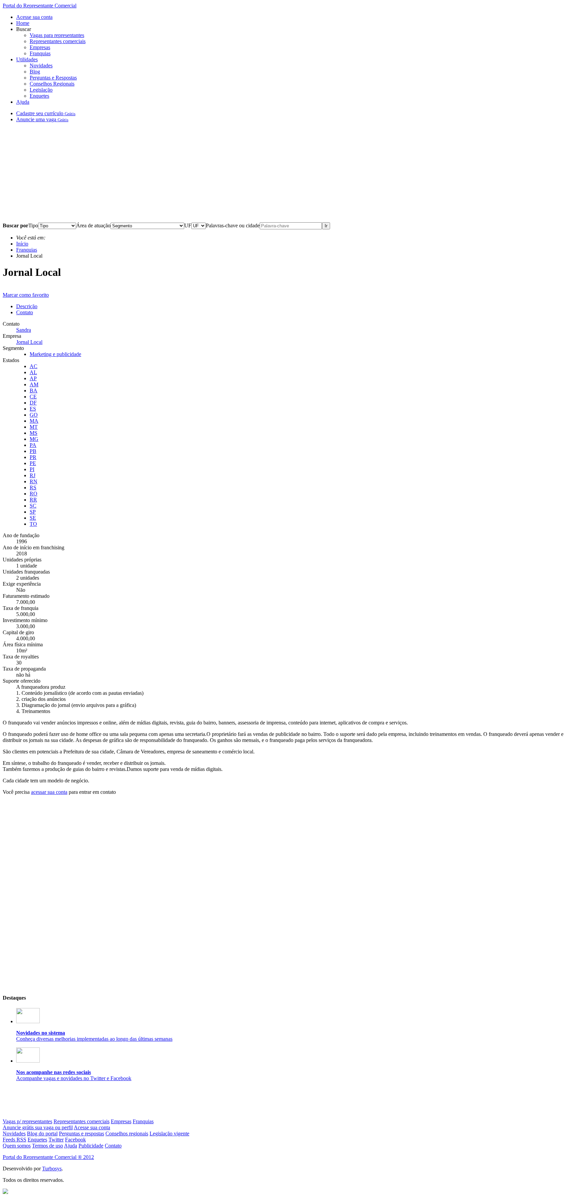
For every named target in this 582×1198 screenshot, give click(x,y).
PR (33, 457)
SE (33, 518)
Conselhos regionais (126, 1133)
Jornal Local (29, 342)
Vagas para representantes (57, 35)
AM (34, 384)
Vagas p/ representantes (27, 1121)
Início (22, 244)
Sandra (23, 330)
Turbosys (52, 1168)
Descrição (26, 306)
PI (32, 469)
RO (33, 493)
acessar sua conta (49, 792)
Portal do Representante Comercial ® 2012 (48, 1157)
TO (33, 524)
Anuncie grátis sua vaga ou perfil (38, 1127)
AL (33, 372)
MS (33, 433)
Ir (326, 225)
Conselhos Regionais (52, 84)
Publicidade (90, 1145)
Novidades (41, 65)
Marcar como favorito (26, 295)
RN (33, 481)
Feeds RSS (14, 1139)
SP (33, 512)
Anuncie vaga (42, 119)
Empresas (40, 47)
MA (34, 421)
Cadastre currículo (45, 113)
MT (34, 427)
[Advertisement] (205, 175)
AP (33, 378)
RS (33, 487)
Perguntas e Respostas (53, 77)
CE (33, 396)
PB (33, 451)
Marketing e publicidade (55, 354)
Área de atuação (93, 225)
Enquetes (39, 96)
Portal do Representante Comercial (39, 5)
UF (187, 225)
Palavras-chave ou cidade (233, 225)
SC (33, 506)
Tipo (33, 225)
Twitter (56, 1139)
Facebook (75, 1139)
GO (34, 415)
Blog (35, 71)
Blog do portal (42, 1133)
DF (33, 403)
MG (34, 439)
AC (33, 366)
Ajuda (22, 102)
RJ (32, 475)
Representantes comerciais (58, 41)
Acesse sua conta (34, 17)
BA (33, 390)
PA (33, 445)
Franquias (40, 53)
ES (33, 409)
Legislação (41, 90)
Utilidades (27, 59)
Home (22, 23)
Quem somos (17, 1145)
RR (33, 500)
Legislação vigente (169, 1133)
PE (33, 463)
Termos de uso (47, 1145)
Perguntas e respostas (81, 1133)
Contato (24, 312)
